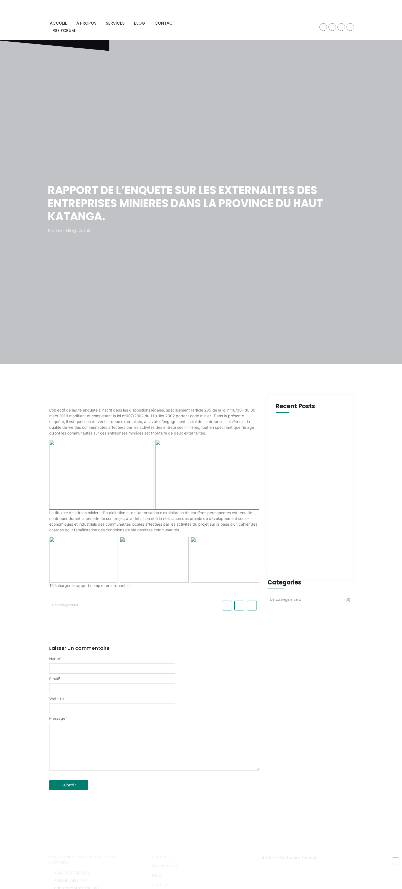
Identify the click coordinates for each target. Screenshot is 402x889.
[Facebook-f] (323, 27)
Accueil (58, 23)
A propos (86, 23)
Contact (165, 23)
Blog (139, 23)
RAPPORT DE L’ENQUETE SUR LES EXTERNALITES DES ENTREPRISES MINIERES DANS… (307, 556)
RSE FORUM (64, 30)
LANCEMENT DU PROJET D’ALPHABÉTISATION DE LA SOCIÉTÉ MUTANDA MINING (303, 447)
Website (56, 698)
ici (128, 585)
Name (55, 659)
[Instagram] (341, 27)
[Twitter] (332, 27)
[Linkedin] (350, 27)
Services (115, 23)
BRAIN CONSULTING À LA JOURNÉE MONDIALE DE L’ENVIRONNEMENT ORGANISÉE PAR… (310, 502)
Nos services (164, 866)
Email (54, 678)
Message (58, 718)
